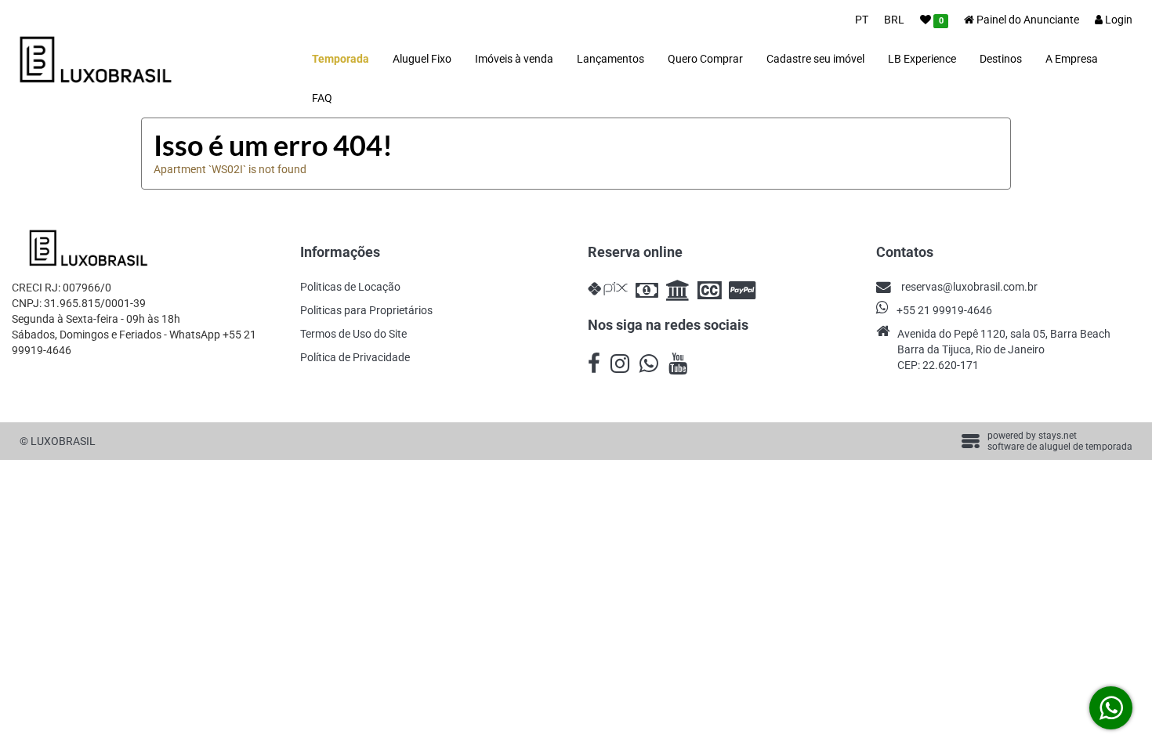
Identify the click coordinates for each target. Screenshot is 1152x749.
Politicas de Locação (350, 286)
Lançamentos (610, 58)
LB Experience (922, 58)
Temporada (340, 58)
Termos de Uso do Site (353, 333)
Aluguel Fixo (422, 58)
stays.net (1057, 435)
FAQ (322, 98)
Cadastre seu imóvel (815, 58)
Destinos (1001, 58)
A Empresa (1071, 58)
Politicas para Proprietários (366, 310)
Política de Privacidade (355, 357)
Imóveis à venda (514, 58)
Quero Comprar (705, 58)
